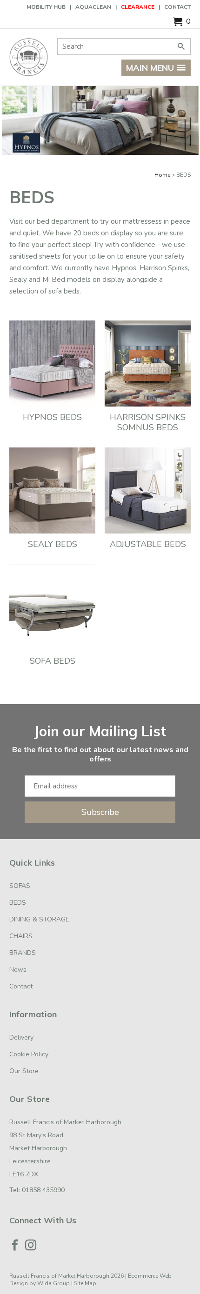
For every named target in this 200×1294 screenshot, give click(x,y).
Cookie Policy (28, 1054)
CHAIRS (21, 936)
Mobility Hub (46, 7)
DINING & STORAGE (39, 919)
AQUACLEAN (93, 7)
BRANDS (22, 952)
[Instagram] (30, 1245)
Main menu (150, 67)
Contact (177, 7)
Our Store (24, 1071)
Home (162, 175)
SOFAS (19, 885)
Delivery (21, 1037)
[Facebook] (14, 1245)
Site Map (85, 1283)
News (18, 969)
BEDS (17, 902)
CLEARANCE (137, 7)
